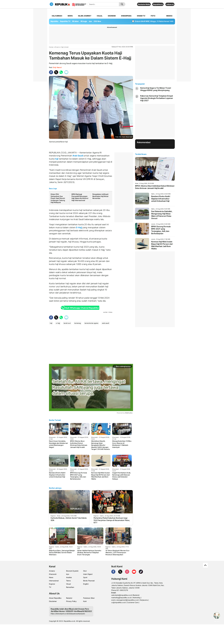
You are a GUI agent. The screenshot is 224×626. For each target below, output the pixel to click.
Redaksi (69, 598)
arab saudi (105, 323)
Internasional (53, 581)
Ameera (52, 571)
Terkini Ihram (141, 154)
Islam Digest (87, 574)
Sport (85, 577)
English (86, 584)
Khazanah (52, 574)
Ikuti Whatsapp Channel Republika (82, 308)
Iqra (67, 574)
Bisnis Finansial (88, 581)
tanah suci (67, 323)
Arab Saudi (78, 155)
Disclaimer (53, 601)
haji (56, 159)
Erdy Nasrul (57, 67)
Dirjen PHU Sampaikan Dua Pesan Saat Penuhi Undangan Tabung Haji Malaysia (58, 198)
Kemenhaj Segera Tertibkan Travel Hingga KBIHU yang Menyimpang (155, 89)
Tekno (68, 581)
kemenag (77, 323)
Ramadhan (70, 587)
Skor (85, 571)
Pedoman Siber (88, 598)
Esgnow (52, 584)
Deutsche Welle (144, 4)
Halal (99, 16)
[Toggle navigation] (51, 4)
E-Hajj (79, 227)
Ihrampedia (126, 16)
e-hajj (58, 323)
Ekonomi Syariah (72, 571)
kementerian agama (91, 323)
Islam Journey (84, 16)
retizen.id (170, 4)
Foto (153, 16)
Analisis (69, 577)
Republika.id (158, 4)
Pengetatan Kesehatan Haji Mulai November (100, 196)
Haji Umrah (57, 16)
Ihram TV (141, 16)
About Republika (55, 598)
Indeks (169, 16)
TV (50, 587)
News (70, 16)
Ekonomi (112, 16)
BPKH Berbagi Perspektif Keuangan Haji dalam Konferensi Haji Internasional (80, 197)
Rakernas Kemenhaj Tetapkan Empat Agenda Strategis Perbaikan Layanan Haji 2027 (156, 98)
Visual (68, 584)
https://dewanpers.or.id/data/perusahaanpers (68, 614)
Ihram (57, 47)
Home (51, 47)
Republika (54, 21)
